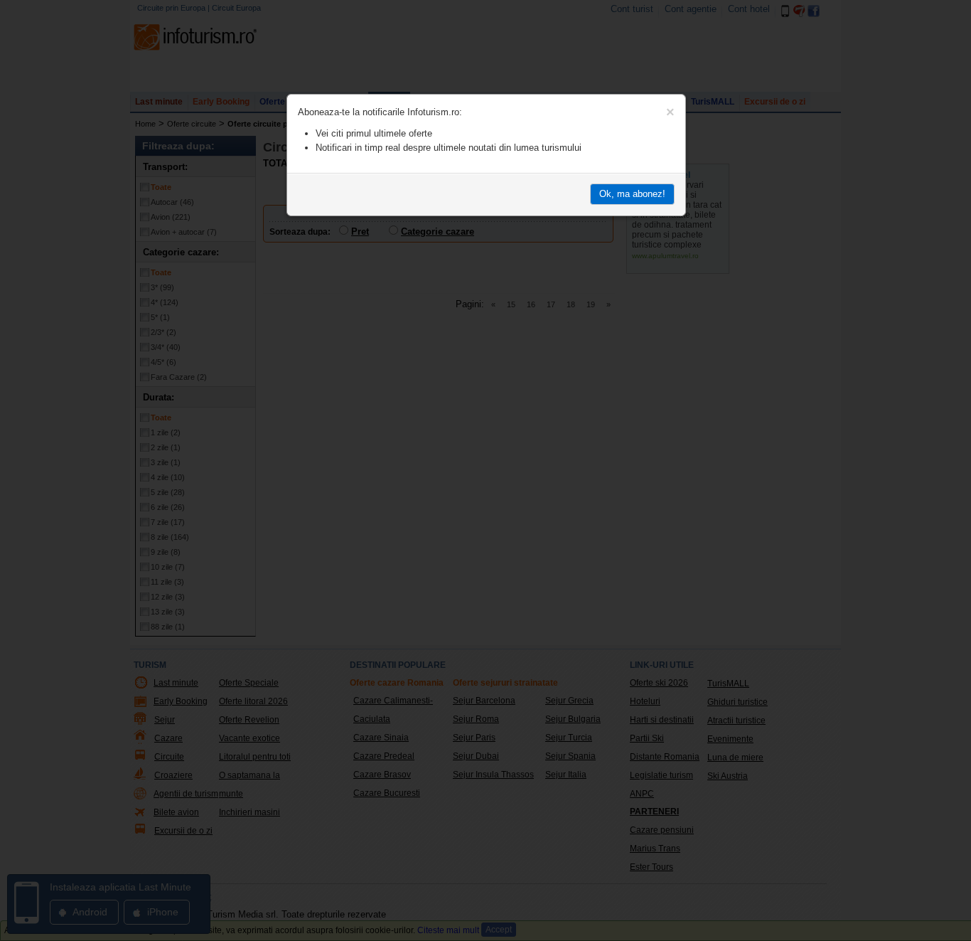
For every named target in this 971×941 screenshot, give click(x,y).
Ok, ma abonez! (632, 193)
